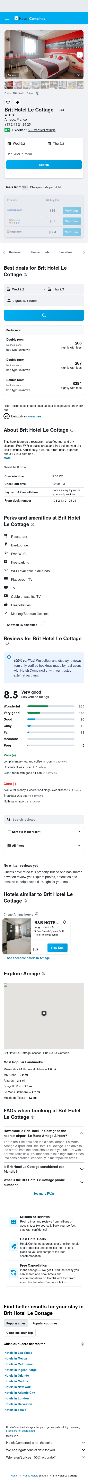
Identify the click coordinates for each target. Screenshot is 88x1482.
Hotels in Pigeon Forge (21, 1370)
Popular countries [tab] (45, 1323)
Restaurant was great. (25, 767)
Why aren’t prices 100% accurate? (31, 1457)
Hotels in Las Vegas (18, 1353)
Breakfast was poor (23, 795)
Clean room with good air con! (30, 773)
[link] (28, 958)
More (7, 458)
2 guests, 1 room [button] (20, 154)
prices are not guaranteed (20, 1430)
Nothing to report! (22, 801)
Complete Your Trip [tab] (19, 1333)
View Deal (57, 948)
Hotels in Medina (16, 1381)
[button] (6, 18)
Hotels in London (17, 1398)
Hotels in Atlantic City (20, 1392)
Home (14, 1475)
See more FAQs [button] (44, 1193)
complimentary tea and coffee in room (35, 761)
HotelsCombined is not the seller (29, 1442)
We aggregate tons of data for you (30, 1450)
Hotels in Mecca (16, 1358)
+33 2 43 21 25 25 (18, 124)
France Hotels (30, 1475)
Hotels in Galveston (18, 1404)
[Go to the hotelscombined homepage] (30, 18)
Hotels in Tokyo (15, 1410)
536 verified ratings (41, 130)
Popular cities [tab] (16, 1323)
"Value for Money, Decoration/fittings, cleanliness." (42, 790)
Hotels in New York (18, 1387)
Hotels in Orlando (17, 1375)
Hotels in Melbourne (19, 1364)
